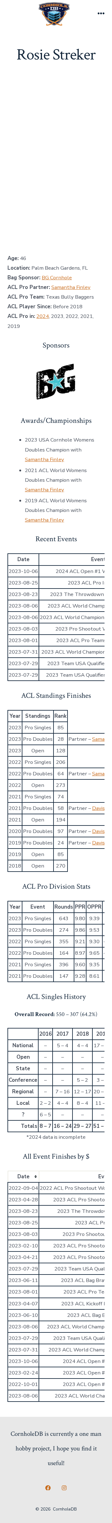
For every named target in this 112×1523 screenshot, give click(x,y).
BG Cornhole (57, 277)
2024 (42, 316)
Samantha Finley (71, 287)
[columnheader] (23, 1176)
